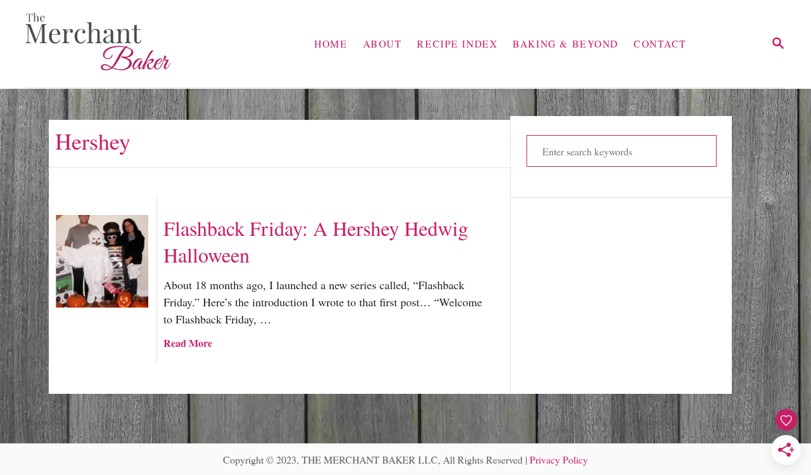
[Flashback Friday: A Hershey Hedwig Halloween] (102, 261)
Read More (187, 342)
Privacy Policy (559, 459)
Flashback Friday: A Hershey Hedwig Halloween (315, 241)
